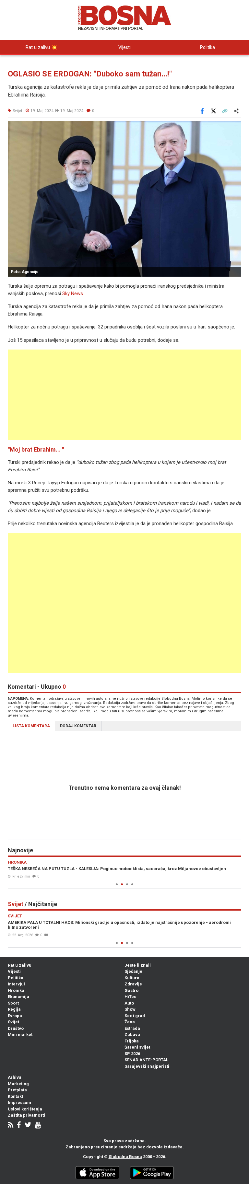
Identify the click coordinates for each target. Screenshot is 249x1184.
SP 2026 (132, 1053)
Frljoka (131, 1041)
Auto (129, 1003)
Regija (14, 1009)
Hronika (16, 990)
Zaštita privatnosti (26, 1115)
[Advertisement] (124, 395)
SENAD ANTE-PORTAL (146, 1059)
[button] (235, 127)
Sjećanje (133, 971)
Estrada (132, 1028)
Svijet (13, 1021)
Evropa (15, 1015)
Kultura (131, 977)
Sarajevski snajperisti (146, 1066)
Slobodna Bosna (125, 1156)
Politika (207, 47)
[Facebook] (19, 1125)
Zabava (132, 1034)
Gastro (131, 990)
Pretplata (17, 1089)
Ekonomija (18, 996)
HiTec (130, 996)
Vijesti (124, 47)
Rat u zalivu (19, 965)
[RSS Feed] (10, 1125)
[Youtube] (38, 1125)
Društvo (16, 1028)
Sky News (72, 293)
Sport (13, 1003)
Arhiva (14, 1077)
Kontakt (15, 1096)
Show (130, 1009)
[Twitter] (28, 1125)
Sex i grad (134, 1015)
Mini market (20, 1034)
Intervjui (16, 984)
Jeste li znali (137, 965)
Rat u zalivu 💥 (41, 47)
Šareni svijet (137, 1047)
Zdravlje (133, 984)
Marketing (18, 1083)
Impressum (19, 1102)
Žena (129, 1021)
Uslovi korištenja (25, 1109)
